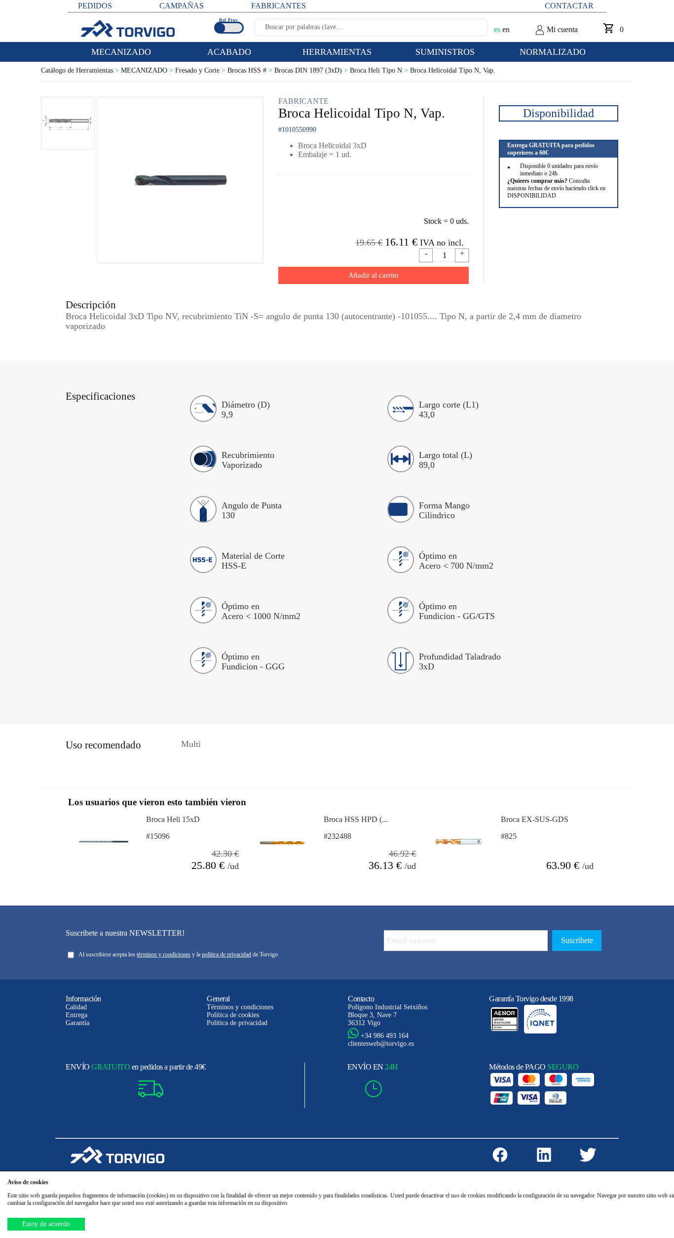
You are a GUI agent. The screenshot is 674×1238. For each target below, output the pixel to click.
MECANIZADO (148, 70)
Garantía (77, 1023)
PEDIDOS (95, 5)
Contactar (569, 5)
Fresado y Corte (201, 70)
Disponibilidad (558, 113)
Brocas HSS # (250, 70)
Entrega (76, 1015)
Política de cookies (233, 1015)
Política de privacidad (237, 1023)
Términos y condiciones (240, 1007)
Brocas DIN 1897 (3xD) (312, 70)
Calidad (76, 1007)
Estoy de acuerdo (46, 1224)
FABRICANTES (278, 5)
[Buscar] (468, 30)
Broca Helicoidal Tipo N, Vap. (452, 70)
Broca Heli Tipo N (380, 70)
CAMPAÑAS (181, 5)
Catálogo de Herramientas (81, 70)
